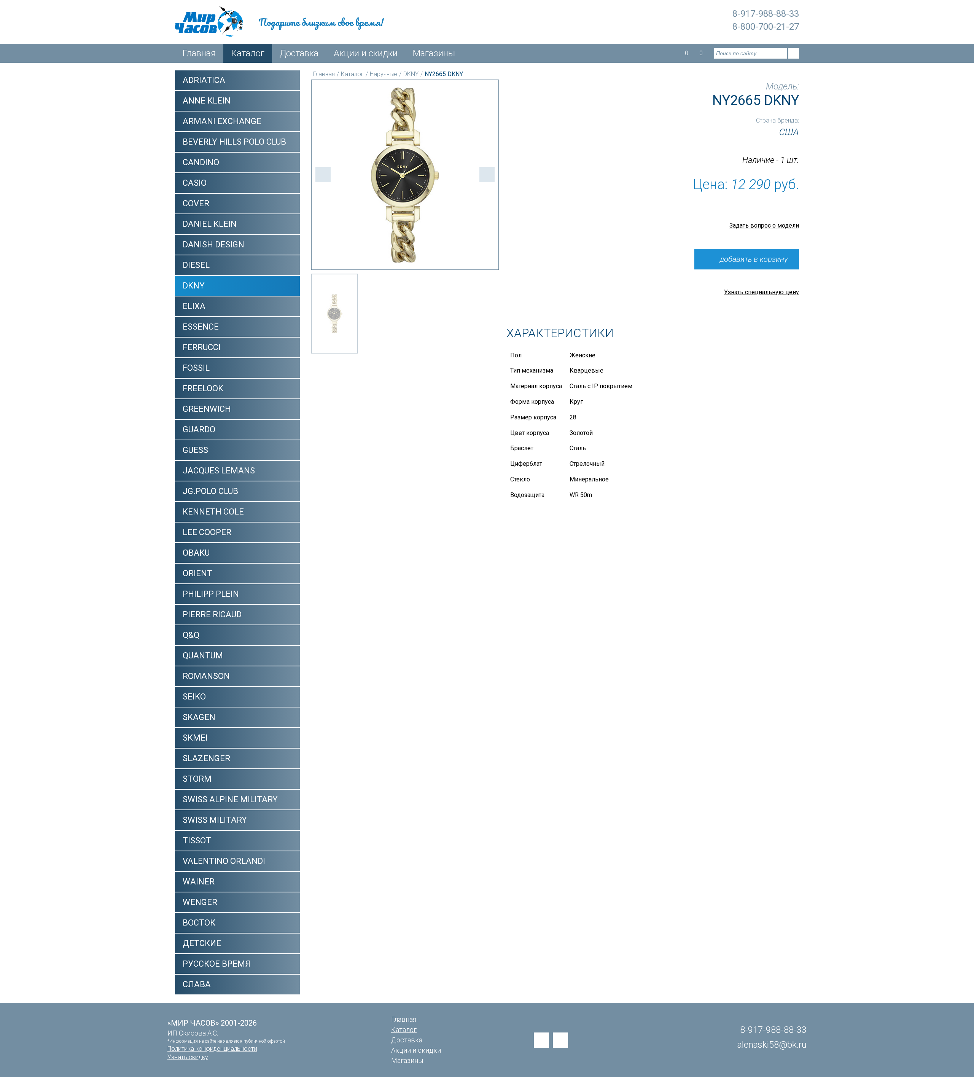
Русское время (216, 964)
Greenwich (207, 409)
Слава (197, 984)
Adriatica (204, 80)
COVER (196, 203)
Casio (195, 183)
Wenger (200, 902)
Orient (197, 573)
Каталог (247, 53)
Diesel (196, 265)
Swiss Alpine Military (230, 799)
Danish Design (213, 244)
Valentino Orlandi (224, 861)
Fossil (196, 368)
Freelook (203, 388)
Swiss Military (215, 820)
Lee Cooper (207, 532)
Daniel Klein (210, 224)
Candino (201, 162)
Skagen (199, 717)
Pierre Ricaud (212, 614)
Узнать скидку (187, 1057)
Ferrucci (202, 347)
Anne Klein (207, 100)
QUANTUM (203, 655)
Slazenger (206, 758)
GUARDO (199, 429)
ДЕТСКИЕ (202, 943)
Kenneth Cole (213, 511)
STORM (197, 779)
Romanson (206, 676)
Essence (201, 326)
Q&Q (191, 635)
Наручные (383, 74)
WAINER (199, 881)
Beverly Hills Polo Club (234, 142)
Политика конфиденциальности (212, 1048)
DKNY (194, 285)
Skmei (195, 737)
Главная (199, 53)
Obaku (196, 553)
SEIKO (194, 696)
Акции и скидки (366, 53)
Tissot (197, 840)
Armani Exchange (222, 121)
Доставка (299, 53)
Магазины (434, 53)
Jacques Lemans (219, 470)
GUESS (195, 450)
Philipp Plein (211, 594)
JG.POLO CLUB (210, 491)
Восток (199, 922)
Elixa (194, 306)
